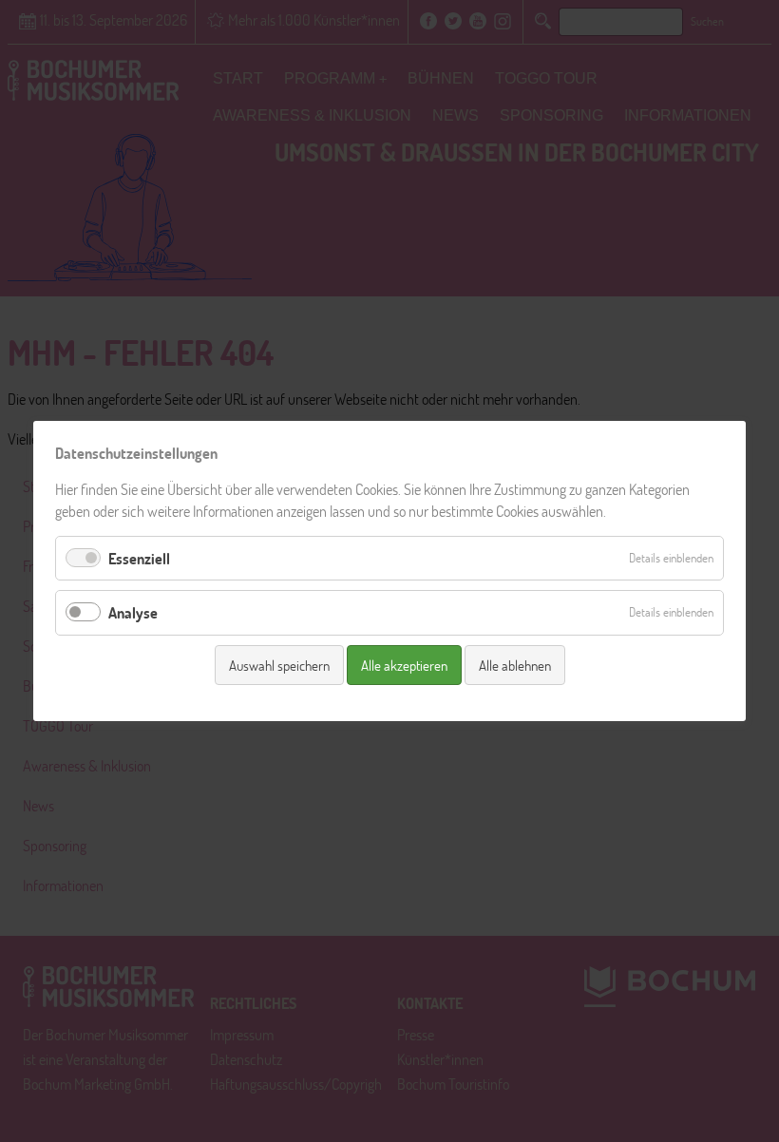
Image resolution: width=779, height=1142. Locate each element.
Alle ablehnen (515, 665)
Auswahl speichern (279, 665)
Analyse (133, 612)
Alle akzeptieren (404, 665)
